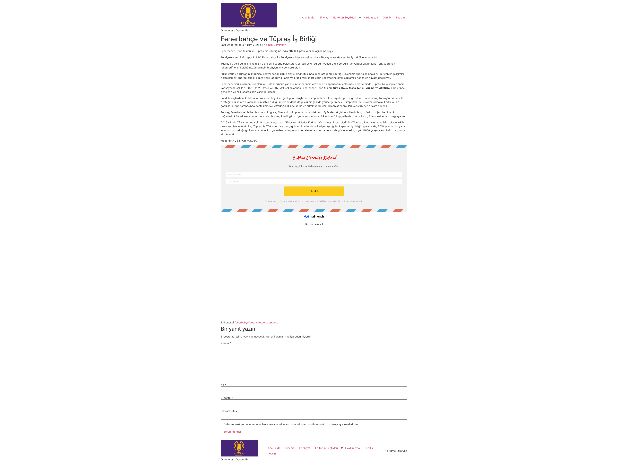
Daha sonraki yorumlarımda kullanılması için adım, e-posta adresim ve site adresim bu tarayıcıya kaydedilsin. (291, 424)
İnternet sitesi (229, 411)
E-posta (227, 398)
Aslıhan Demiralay (275, 44)
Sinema (323, 17)
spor (268, 322)
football (253, 322)
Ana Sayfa (308, 17)
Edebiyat (304, 448)
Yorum (226, 343)
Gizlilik (387, 17)
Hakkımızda (370, 17)
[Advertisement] (314, 272)
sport (274, 322)
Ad (223, 384)
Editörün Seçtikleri (344, 17)
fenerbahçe (242, 322)
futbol (262, 322)
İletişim (400, 17)
